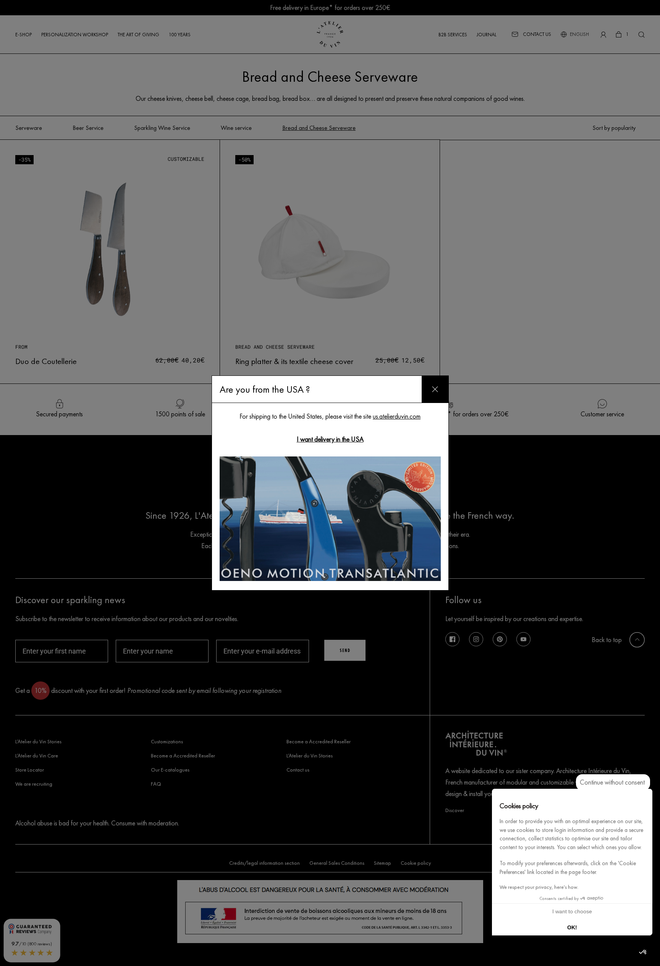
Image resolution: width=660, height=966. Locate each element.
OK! (572, 927)
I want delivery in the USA (330, 439)
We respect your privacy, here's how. (539, 887)
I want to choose (572, 911)
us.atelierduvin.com (397, 416)
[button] (643, 952)
